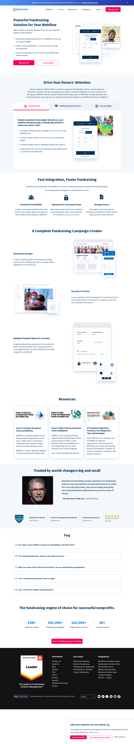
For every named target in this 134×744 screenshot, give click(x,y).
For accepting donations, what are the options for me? (41, 556)
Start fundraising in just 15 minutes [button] (67, 641)
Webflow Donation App (107, 672)
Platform (49, 9)
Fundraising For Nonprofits (83, 667)
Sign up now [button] (113, 9)
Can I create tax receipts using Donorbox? (35, 589)
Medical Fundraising (81, 664)
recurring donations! (72, 214)
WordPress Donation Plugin (109, 661)
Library (55, 686)
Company (85, 9)
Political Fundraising (81, 661)
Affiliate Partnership (60, 683)
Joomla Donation (105, 675)
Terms (54, 675)
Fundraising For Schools (82, 669)
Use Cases (78, 656)
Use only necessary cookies (100, 737)
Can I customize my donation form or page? (36, 578)
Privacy (55, 678)
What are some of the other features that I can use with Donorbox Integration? (51, 567)
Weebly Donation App (106, 669)
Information (57, 656)
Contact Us (56, 661)
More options (119, 737)
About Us (55, 664)
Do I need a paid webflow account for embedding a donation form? (46, 545)
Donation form (34, 106)
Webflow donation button (70, 106)
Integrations (103, 656)
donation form (54, 131)
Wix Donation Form (105, 667)
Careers (55, 669)
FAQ (53, 672)
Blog (54, 667)
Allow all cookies (78, 737)
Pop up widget (106, 106)
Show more (93, 732)
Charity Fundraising (81, 672)
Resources (72, 9)
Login (98, 9)
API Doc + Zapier (105, 678)
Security (55, 680)
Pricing (60, 9)
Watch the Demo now (90, 3)
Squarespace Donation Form (109, 664)
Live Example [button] (48, 63)
